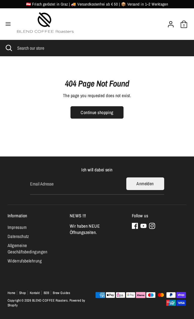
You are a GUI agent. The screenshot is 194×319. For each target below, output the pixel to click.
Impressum (17, 227)
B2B (46, 292)
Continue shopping (97, 112)
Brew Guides (61, 292)
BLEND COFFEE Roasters (50, 300)
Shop (22, 292)
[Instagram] (152, 226)
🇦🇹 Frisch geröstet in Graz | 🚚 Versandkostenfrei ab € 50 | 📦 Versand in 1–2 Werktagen (97, 4)
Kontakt (35, 292)
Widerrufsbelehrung (25, 261)
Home (11, 292)
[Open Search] (8, 48)
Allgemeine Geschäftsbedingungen (27, 248)
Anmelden (145, 183)
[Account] (171, 22)
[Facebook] (135, 226)
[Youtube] (143, 226)
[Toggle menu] (8, 24)
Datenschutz (18, 236)
